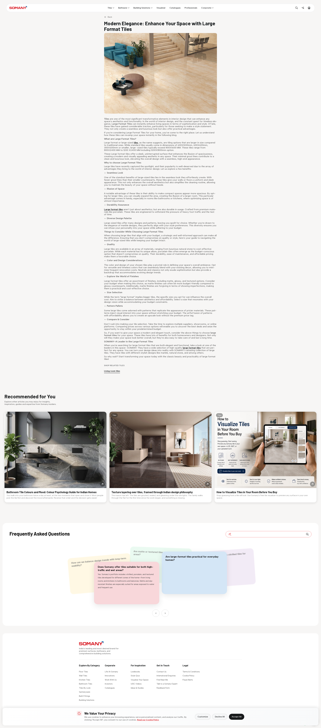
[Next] (165, 613)
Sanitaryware (84, 692)
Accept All (237, 716)
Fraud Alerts (188, 680)
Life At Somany (111, 672)
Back (110, 17)
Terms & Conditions (191, 672)
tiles (136, 142)
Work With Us (111, 680)
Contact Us (161, 672)
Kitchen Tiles (84, 680)
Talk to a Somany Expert (167, 684)
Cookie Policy (188, 676)
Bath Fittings (84, 696)
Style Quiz (135, 676)
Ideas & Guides (137, 688)
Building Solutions (86, 700)
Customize (203, 716)
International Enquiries (166, 676)
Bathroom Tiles (85, 684)
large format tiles (192, 347)
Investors (109, 684)
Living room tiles (112, 371)
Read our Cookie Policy (148, 720)
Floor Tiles (83, 672)
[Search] (307, 534)
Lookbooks (135, 672)
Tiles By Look (84, 688)
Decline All (220, 716)
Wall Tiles (83, 676)
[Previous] (155, 613)
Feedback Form (163, 688)
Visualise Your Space (139, 680)
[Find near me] (302, 7)
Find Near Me (162, 680)
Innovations (110, 676)
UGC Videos (136, 684)
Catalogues (110, 688)
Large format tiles (113, 209)
